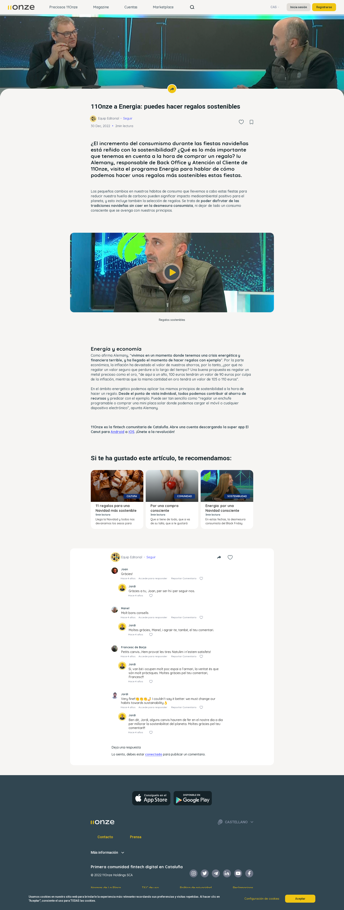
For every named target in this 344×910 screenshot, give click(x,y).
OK (172, 303)
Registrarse (324, 7)
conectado (153, 754)
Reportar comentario (183, 578)
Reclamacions (243, 888)
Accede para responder (153, 578)
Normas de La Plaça (106, 888)
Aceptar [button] (300, 898)
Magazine (101, 7)
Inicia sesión (298, 7)
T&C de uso (150, 888)
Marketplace (163, 7)
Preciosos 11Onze (63, 7)
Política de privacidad (196, 888)
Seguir (127, 118)
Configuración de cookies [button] (261, 898)
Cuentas (130, 7)
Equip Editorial (108, 118)
